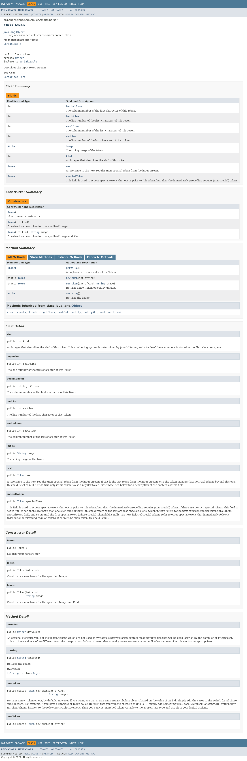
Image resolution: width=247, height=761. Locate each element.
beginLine (72, 116)
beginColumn (74, 106)
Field (27, 14)
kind (69, 156)
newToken (72, 277)
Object (19, 57)
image (69, 146)
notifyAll (90, 312)
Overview (7, 4)
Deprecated (59, 4)
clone (10, 312)
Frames (44, 10)
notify (76, 312)
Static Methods (41, 257)
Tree (47, 4)
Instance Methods (69, 257)
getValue (72, 268)
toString (72, 293)
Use (40, 4)
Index (72, 4)
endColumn (72, 126)
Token (11, 166)
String (12, 146)
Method (48, 14)
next (69, 166)
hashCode (63, 312)
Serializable (12, 43)
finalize (34, 312)
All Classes (77, 10)
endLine (71, 136)
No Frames (57, 10)
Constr (36, 14)
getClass (49, 312)
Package (20, 4)
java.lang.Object (14, 32)
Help (81, 4)
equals (21, 312)
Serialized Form (14, 77)
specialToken (74, 176)
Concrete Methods (100, 257)
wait (102, 312)
